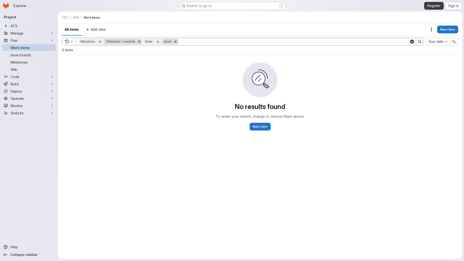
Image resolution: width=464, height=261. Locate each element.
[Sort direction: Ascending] (454, 41)
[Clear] (412, 41)
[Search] (420, 41)
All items (72, 29)
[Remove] (139, 41)
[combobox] (438, 41)
